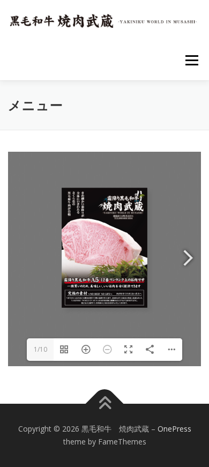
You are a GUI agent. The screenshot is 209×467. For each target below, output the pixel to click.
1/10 (40, 349)
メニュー (191, 60)
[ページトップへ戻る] (105, 404)
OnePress (174, 429)
